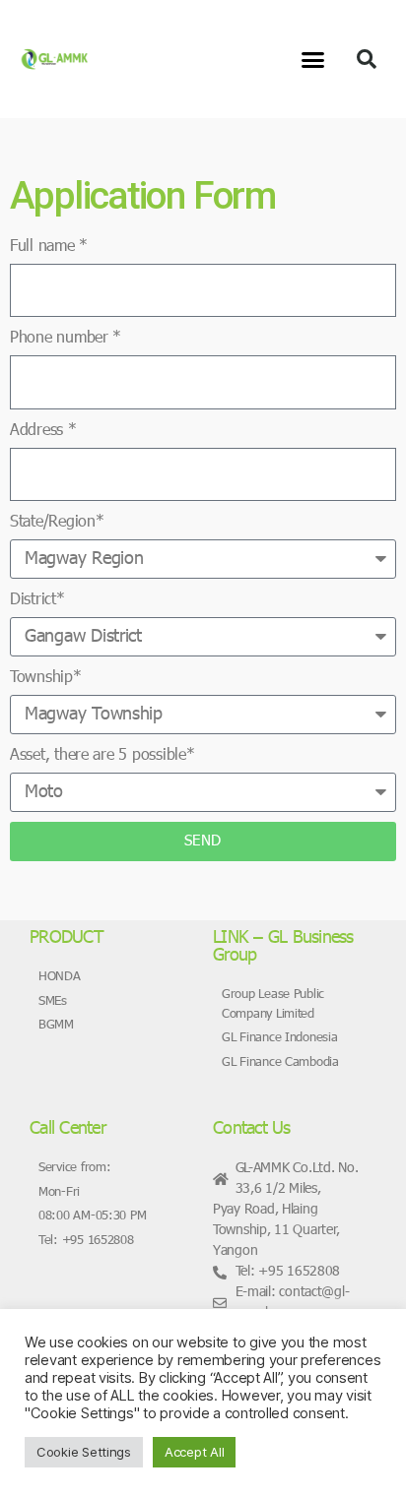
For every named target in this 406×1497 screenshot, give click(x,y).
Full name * (49, 247)
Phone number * (65, 338)
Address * (43, 431)
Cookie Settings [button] (83, 1452)
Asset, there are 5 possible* (102, 756)
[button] (313, 59)
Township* (46, 678)
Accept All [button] (194, 1452)
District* (37, 600)
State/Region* (57, 522)
